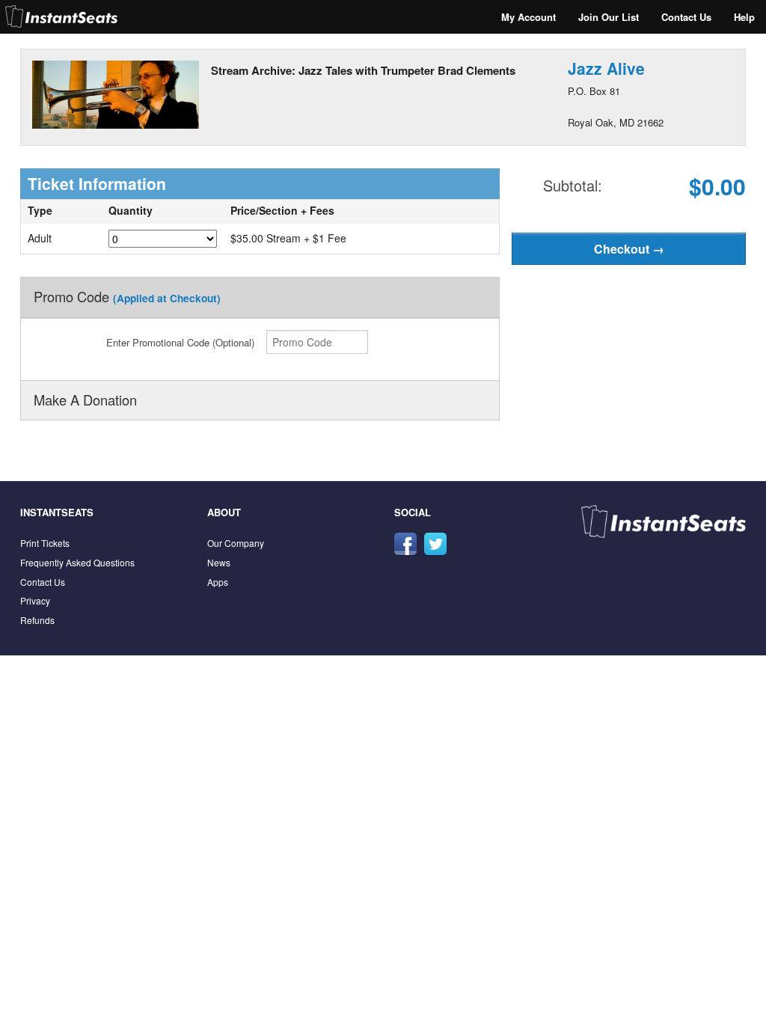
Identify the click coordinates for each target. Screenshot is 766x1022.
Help (744, 17)
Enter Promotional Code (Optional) (180, 342)
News (218, 562)
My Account (528, 17)
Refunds (37, 619)
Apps (217, 581)
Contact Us (686, 17)
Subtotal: (572, 185)
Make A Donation (85, 399)
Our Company (235, 542)
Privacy (35, 600)
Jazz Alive (606, 68)
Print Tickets (45, 542)
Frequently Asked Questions (77, 562)
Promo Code (127, 296)
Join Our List (608, 17)
